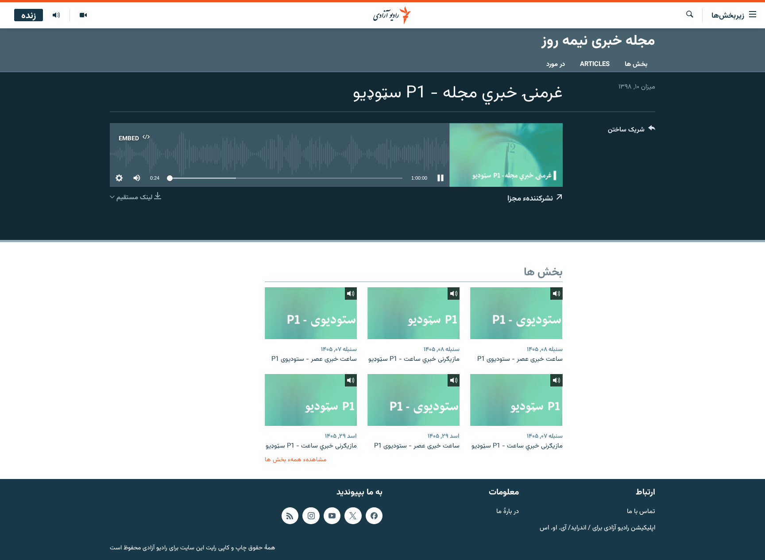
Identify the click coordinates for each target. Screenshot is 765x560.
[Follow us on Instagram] (310, 515)
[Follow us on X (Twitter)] (352, 515)
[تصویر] (83, 15)
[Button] (631, 131)
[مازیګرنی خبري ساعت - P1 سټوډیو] (413, 313)
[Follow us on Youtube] (332, 515)
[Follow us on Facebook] (374, 515)
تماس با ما (641, 512)
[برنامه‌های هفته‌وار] (56, 15)
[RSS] (290, 515)
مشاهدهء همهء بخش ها (295, 460)
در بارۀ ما (507, 512)
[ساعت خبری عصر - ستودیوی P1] (516, 313)
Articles (595, 64)
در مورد (555, 64)
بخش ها (636, 64)
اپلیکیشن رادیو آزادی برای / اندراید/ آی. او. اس (597, 528)
